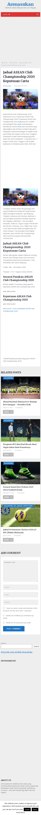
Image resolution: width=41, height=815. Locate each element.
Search (3, 643)
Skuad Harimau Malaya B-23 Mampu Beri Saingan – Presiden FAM (20, 403)
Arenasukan (20, 4)
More (6, 412)
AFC (23, 211)
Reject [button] (35, 809)
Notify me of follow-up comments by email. (18, 616)
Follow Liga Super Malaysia (16, 652)
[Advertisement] (20, 41)
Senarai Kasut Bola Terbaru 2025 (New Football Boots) (18, 488)
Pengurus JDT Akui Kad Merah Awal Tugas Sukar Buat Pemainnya (20, 445)
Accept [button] (27, 809)
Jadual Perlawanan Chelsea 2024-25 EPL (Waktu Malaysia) (19, 531)
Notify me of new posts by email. (18, 623)
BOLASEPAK (13, 63)
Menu (5, 14)
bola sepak (17, 124)
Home (6, 63)
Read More (20, 812)
